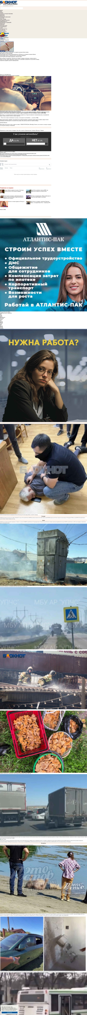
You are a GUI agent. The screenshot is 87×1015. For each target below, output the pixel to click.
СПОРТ (1, 27)
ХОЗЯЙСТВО (2, 30)
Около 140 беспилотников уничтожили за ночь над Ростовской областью (40, 841)
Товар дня (2, 41)
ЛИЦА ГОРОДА (3, 19)
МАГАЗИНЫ (6, 37)
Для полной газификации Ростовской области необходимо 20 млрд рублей (14, 153)
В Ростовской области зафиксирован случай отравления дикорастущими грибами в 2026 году (16, 773)
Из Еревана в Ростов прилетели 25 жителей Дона (9, 154)
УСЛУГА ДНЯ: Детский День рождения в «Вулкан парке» (11, 56)
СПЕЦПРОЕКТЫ (3, 26)
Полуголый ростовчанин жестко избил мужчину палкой (39, 517)
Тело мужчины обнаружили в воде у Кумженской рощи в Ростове (12, 914)
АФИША (1, 12)
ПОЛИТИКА (2, 24)
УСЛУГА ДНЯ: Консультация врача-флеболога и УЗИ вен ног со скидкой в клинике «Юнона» (18, 54)
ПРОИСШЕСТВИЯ (3, 25)
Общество (2, 74)
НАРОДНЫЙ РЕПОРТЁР (5, 20)
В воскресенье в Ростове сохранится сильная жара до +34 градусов (60, 517)
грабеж (9, 156)
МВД (7, 156)
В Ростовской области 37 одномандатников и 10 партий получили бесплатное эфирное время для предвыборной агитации (45, 521)
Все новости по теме (4, 53)
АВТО (1, 11)
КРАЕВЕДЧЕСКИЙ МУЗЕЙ (5, 17)
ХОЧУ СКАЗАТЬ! (3, 31)
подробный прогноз (3, 313)
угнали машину (3, 156)
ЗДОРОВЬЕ (2, 14)
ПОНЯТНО (9, 1012)
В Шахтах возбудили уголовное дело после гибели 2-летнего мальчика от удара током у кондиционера (52, 915)
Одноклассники (28, 130)
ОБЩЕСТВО (2, 23)
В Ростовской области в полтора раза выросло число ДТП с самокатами (66, 914)
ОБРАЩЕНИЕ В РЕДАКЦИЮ (5, 22)
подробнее (10, 313)
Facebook (33, 130)
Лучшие (6, 168)
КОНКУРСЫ (2, 15)
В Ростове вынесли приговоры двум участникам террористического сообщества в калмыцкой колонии (17, 844)
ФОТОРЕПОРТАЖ (3, 29)
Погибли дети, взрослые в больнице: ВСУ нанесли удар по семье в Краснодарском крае (15, 840)
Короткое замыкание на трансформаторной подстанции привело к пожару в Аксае (14, 586)
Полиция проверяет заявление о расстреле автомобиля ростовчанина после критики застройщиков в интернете (19, 971)
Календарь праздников (4, 39)
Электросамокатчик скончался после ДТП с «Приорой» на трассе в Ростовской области (15, 517)
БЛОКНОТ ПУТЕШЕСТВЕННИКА (6, 13)
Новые (1, 168)
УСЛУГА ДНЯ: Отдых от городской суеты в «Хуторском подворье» (13, 55)
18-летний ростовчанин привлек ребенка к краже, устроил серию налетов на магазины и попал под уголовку (58, 971)
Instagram (14, 130)
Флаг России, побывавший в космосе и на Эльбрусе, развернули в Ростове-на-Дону (44, 840)
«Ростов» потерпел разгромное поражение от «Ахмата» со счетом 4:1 (13, 521)
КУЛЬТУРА (2, 18)
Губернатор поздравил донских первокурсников (27, 915)
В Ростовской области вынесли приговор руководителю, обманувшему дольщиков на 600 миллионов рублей (21, 155)
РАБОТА (7, 33)
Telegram (42, 130)
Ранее (11, 168)
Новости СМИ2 (3, 209)
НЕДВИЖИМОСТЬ (3, 21)
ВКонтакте (38, 130)
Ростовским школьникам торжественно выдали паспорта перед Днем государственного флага (38, 914)
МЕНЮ (1, 10)
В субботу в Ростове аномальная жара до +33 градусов (62, 841)
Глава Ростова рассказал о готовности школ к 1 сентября (18, 841)
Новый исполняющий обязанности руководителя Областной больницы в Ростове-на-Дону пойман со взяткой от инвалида (19, 514)
